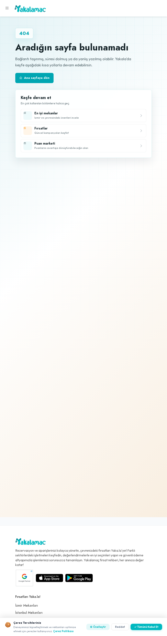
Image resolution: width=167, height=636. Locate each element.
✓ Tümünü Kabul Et (146, 626)
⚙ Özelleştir (98, 626)
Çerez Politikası (63, 631)
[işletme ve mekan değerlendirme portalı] (7, 8)
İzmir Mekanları (26, 605)
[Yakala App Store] (49, 578)
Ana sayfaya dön (36, 78)
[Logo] (30, 542)
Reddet (120, 626)
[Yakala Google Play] (79, 578)
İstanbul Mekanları (29, 612)
